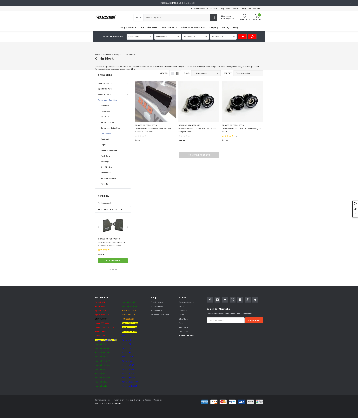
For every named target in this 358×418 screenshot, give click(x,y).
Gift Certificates (254, 9)
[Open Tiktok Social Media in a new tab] (240, 300)
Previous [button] (99, 227)
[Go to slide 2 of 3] (113, 269)
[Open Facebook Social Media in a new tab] (210, 300)
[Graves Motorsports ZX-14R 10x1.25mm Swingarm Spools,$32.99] (242, 101)
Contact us (157, 400)
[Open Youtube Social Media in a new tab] (225, 300)
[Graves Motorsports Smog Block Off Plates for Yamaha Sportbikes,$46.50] (113, 226)
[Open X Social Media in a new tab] (232, 300)
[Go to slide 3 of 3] (116, 269)
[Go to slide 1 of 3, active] (110, 269)
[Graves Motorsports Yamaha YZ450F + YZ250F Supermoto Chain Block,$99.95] (155, 101)
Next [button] (127, 227)
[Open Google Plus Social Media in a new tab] (248, 300)
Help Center (225, 9)
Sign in (229, 18)
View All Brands (187, 336)
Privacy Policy (118, 400)
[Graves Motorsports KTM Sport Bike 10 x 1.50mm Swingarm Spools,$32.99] (198, 101)
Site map (129, 400)
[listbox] (248, 73)
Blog (244, 9)
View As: (164, 73)
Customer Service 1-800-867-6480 (204, 9)
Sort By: (228, 73)
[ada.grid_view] (178, 73)
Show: (187, 73)
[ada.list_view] (172, 73)
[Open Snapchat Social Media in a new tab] (255, 300)
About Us (236, 9)
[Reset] (252, 36)
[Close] (351, 3)
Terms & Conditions (102, 400)
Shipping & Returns (143, 400)
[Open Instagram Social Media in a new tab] (217, 300)
